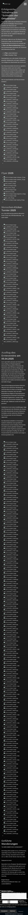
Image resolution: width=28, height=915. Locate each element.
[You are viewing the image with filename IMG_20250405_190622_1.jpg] (15, 701)
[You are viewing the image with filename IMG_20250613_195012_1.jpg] (15, 328)
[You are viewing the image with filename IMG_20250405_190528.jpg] (15, 594)
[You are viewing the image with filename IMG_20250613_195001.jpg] (15, 275)
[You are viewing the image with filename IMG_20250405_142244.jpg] (15, 484)
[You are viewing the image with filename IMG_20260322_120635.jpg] (15, 123)
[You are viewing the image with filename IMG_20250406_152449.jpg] (15, 820)
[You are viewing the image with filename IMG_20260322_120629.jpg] (15, 86)
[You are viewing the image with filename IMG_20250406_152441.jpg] (15, 795)
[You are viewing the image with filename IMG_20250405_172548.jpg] (15, 533)
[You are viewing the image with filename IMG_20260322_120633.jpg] (15, 106)
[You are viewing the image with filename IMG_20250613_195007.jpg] (15, 295)
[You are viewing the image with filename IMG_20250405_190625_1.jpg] (15, 721)
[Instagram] (23, 4)
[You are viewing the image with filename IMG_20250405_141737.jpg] (15, 476)
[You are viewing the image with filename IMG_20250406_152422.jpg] (15, 771)
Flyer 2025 (7, 173)
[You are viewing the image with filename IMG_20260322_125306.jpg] (15, 160)
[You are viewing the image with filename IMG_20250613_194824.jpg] (15, 258)
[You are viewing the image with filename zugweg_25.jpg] (14, 200)
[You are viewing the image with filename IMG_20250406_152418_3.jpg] (15, 758)
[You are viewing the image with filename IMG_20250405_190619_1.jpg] (15, 676)
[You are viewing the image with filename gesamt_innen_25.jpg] (15, 186)
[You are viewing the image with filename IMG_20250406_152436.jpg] (15, 787)
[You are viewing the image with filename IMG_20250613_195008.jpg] (15, 299)
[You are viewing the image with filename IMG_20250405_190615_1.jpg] (15, 656)
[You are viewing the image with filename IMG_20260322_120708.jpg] (15, 143)
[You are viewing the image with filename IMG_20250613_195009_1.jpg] (15, 312)
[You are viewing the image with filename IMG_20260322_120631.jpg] (15, 98)
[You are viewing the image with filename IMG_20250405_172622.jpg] (15, 558)
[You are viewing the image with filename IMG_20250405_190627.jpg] (15, 730)
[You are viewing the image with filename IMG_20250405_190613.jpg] (15, 640)
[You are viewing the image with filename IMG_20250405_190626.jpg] (15, 726)
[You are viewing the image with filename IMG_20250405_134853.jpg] (15, 459)
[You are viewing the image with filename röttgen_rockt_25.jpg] (15, 196)
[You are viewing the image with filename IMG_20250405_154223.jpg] (15, 504)
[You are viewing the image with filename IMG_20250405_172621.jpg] (15, 553)
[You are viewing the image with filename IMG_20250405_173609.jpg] (15, 578)
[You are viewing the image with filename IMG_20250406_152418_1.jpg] (15, 750)
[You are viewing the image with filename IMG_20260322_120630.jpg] (15, 90)
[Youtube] (20, 4)
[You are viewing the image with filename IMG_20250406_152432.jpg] (15, 775)
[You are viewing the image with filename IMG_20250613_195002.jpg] (15, 279)
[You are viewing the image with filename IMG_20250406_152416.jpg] (15, 742)
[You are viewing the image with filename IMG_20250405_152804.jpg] (15, 500)
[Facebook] (18, 4)
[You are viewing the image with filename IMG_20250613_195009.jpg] (15, 307)
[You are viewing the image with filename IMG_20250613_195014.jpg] (15, 340)
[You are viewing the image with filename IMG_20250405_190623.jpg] (15, 705)
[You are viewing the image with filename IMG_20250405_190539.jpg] (15, 607)
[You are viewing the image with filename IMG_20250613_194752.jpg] (15, 250)
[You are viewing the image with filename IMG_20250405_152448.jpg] (15, 492)
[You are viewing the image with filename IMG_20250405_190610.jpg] (15, 623)
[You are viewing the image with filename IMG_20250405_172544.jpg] (15, 525)
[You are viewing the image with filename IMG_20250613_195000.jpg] (15, 271)
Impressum (20, 914)
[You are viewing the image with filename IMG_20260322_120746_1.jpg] (15, 156)
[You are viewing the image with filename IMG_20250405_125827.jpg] (15, 451)
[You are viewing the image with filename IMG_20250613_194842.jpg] (15, 262)
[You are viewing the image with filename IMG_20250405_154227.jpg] (15, 508)
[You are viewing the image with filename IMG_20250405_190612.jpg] (15, 631)
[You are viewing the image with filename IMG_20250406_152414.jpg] (15, 738)
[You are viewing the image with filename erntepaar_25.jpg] (14, 177)
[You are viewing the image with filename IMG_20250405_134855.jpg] (15, 463)
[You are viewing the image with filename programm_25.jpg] (15, 193)
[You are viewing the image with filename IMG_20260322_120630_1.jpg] (15, 94)
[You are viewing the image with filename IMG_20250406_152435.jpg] (15, 783)
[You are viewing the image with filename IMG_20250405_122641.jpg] (15, 443)
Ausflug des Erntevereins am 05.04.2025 (10, 355)
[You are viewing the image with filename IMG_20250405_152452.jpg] (15, 496)
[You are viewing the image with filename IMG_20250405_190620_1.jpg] (15, 685)
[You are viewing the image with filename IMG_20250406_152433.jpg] (15, 779)
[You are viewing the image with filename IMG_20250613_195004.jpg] (15, 283)
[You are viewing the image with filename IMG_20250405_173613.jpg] (15, 590)
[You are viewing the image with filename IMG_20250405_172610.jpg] (15, 537)
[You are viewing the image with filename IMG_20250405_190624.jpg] (15, 709)
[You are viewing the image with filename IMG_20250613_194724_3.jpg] (15, 238)
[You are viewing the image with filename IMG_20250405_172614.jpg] (15, 545)
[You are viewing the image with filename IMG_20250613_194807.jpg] (15, 254)
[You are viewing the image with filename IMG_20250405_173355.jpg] (15, 574)
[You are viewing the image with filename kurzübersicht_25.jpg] (15, 190)
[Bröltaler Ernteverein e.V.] (6, 4)
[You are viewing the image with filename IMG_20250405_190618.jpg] (15, 668)
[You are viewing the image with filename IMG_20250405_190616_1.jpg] (15, 664)
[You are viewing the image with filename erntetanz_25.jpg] (14, 179)
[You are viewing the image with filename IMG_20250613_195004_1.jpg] (15, 287)
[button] (25, 4)
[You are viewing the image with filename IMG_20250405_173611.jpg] (15, 582)
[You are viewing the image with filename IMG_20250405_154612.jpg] (15, 517)
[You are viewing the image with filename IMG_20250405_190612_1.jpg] (15, 635)
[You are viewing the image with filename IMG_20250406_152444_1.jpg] (15, 808)
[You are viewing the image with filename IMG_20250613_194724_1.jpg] (15, 230)
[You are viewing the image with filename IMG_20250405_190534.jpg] (15, 599)
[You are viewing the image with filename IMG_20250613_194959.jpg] (15, 266)
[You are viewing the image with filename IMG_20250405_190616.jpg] (15, 660)
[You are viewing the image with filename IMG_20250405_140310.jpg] (15, 467)
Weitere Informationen (10, 914)
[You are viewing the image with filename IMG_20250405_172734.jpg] (15, 562)
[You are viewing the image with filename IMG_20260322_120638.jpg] (15, 135)
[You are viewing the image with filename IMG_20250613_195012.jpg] (15, 324)
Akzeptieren (4, 911)
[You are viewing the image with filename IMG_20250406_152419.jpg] (15, 762)
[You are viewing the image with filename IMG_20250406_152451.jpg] (15, 824)
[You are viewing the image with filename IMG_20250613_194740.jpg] (15, 246)
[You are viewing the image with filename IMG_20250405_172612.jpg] (15, 541)
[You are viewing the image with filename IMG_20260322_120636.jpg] (15, 127)
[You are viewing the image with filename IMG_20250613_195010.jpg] (15, 316)
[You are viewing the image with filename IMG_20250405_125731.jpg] (15, 447)
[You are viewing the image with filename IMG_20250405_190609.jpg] (15, 619)
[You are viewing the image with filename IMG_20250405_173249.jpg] (15, 570)
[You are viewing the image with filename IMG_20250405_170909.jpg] (15, 521)
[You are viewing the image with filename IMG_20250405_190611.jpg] (15, 627)
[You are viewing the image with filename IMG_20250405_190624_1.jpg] (15, 713)
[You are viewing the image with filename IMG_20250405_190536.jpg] (15, 603)
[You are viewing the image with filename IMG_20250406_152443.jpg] (15, 799)
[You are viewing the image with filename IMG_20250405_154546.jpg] (15, 512)
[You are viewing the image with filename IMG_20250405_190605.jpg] (15, 615)
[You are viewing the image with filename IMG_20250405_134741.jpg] (15, 455)
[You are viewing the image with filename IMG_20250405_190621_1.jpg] (15, 693)
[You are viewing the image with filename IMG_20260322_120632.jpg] (15, 102)
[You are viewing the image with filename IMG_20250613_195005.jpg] (15, 291)
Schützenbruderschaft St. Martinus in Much (12, 27)
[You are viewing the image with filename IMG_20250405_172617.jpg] (15, 549)
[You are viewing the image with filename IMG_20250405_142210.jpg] (15, 480)
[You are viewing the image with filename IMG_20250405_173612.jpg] (15, 586)
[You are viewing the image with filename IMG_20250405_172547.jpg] (15, 529)
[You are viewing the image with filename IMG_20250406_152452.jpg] (15, 828)
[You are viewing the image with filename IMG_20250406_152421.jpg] (15, 767)
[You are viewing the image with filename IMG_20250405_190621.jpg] (15, 689)
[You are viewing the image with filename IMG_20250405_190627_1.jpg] (15, 734)
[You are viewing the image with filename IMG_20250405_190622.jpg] (15, 697)
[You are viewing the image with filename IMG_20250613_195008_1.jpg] (15, 303)
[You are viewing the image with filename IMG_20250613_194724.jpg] (15, 225)
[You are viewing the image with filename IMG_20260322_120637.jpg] (15, 131)
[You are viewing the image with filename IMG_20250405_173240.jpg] (15, 566)
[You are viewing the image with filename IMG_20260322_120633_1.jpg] (15, 111)
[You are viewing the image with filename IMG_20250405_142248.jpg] (15, 488)
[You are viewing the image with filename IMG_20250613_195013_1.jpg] (15, 336)
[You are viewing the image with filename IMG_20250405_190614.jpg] (15, 644)
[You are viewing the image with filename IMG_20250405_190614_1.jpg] (15, 648)
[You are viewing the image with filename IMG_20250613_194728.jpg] (15, 242)
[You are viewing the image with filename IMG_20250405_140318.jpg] (15, 471)
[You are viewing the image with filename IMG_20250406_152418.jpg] (15, 746)
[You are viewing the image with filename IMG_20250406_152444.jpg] (15, 803)
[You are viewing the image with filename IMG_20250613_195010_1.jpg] (15, 320)
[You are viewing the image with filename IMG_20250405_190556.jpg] (15, 611)
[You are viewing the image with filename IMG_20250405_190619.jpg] (15, 672)
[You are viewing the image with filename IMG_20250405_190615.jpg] (15, 652)
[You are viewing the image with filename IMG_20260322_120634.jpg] (15, 115)
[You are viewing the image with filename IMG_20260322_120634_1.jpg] (15, 119)
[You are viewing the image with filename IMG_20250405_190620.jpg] (15, 681)
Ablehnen (12, 911)
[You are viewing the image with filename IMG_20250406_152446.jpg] (15, 812)
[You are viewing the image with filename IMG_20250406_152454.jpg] (15, 832)
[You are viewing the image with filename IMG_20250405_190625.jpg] (15, 717)
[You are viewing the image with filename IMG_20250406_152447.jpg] (15, 816)
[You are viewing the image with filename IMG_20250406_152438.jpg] (15, 791)
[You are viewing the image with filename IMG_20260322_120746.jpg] (15, 151)
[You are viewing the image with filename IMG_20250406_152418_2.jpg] (15, 754)
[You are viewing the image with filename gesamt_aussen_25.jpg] (15, 182)
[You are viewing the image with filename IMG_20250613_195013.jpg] (15, 332)
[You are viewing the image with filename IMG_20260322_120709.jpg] (15, 147)
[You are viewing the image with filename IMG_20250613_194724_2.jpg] (15, 234)
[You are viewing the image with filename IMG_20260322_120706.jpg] (15, 139)
